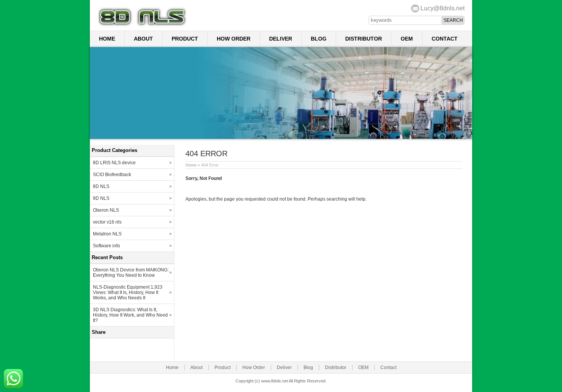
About (143, 39)
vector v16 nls (107, 222)
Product (185, 39)
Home (107, 39)
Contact (445, 39)
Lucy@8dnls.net (443, 8)
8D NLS (101, 186)
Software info (106, 245)
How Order (233, 39)
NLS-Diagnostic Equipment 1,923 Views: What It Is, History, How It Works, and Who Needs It (127, 292)
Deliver (280, 39)
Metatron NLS (107, 234)
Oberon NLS (106, 210)
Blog (318, 39)
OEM (407, 39)
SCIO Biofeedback (112, 174)
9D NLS (101, 198)
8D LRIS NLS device (114, 162)
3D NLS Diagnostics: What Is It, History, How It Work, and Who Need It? (130, 315)
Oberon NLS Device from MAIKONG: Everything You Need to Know (131, 272)
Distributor (363, 39)
